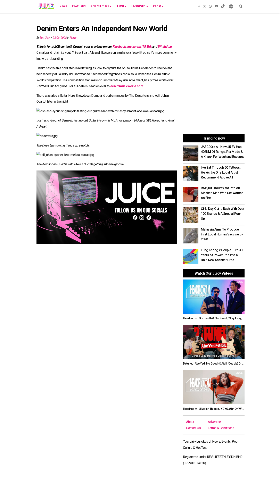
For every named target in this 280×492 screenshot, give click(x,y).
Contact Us (193, 428)
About (190, 422)
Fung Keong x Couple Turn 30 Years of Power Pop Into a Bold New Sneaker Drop (221, 255)
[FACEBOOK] (199, 5)
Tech (120, 6)
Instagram (134, 47)
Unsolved (138, 6)
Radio (157, 6)
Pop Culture (99, 6)
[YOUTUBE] (216, 5)
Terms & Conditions (221, 428)
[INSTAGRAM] (210, 5)
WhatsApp (165, 47)
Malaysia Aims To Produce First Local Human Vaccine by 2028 (222, 234)
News (63, 6)
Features (78, 6)
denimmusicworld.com (126, 86)
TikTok (146, 47)
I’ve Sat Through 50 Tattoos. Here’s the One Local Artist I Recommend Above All (220, 172)
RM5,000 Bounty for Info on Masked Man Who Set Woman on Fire (222, 193)
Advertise (214, 422)
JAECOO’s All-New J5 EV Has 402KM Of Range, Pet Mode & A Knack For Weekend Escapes (223, 152)
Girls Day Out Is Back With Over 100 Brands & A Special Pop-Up (222, 213)
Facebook (119, 47)
